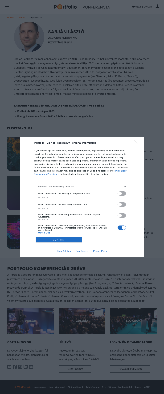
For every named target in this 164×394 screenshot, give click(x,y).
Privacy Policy (100, 251)
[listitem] (82, 186)
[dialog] (82, 197)
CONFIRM (59, 240)
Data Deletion (64, 251)
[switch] (122, 193)
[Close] (137, 143)
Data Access (82, 251)
